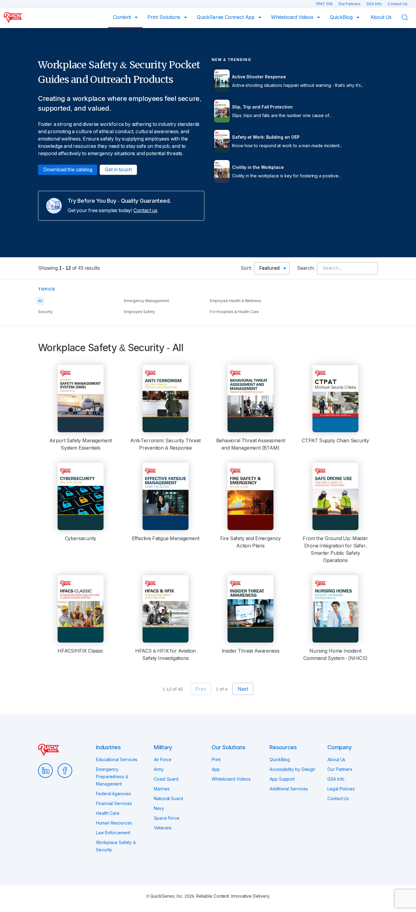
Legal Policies (341, 788)
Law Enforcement (113, 832)
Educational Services (116, 759)
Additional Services (289, 788)
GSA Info (374, 4)
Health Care (107, 813)
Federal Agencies (113, 793)
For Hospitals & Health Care (234, 312)
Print (216, 759)
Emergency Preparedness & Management (112, 776)
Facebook (65, 770)
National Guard (168, 798)
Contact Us (397, 4)
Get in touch (118, 169)
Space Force (166, 818)
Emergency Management (146, 301)
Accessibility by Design (292, 769)
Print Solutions (164, 17)
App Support (282, 779)
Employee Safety (139, 312)
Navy (159, 808)
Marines (161, 788)
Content (122, 17)
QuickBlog (342, 17)
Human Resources (114, 823)
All (40, 301)
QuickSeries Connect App (226, 17)
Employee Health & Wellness (235, 301)
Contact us (145, 210)
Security (45, 312)
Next (243, 689)
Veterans (162, 827)
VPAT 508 (324, 4)
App (216, 769)
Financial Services (114, 803)
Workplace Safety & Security (116, 846)
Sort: (246, 268)
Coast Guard (166, 779)
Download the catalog (67, 169)
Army (159, 769)
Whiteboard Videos (293, 17)
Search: (306, 268)
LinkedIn (45, 770)
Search (408, 17)
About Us (381, 17)
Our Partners (349, 4)
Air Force (162, 759)
